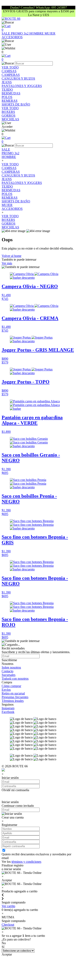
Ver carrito (8, 906)
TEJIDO (7, 89)
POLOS (7, 97)
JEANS (7, 82)
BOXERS (8, 112)
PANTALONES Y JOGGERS (22, 86)
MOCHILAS (10, 119)
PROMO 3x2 (20, 33)
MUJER (50, 33)
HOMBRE (37, 33)
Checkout (8, 924)
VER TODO (10, 67)
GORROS (8, 115)
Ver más (7, 263)
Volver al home (11, 256)
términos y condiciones (26, 861)
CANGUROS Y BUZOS (18, 78)
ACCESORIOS (12, 37)
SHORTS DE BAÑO (16, 104)
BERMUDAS (11, 93)
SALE (6, 33)
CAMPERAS (11, 75)
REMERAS (9, 100)
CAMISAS (9, 71)
